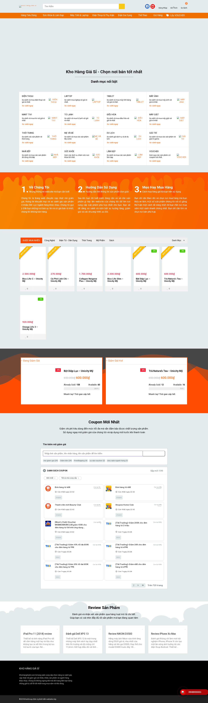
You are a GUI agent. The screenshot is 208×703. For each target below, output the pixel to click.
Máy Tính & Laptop (79, 15)
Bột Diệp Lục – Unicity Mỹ (143, 280)
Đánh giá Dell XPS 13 (77, 633)
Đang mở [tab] (138, 471)
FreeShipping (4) (80, 460)
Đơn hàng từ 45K (62, 487)
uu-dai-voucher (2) (97, 460)
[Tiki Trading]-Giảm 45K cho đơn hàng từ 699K (130, 565)
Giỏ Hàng (158, 15)
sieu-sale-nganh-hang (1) (117, 460)
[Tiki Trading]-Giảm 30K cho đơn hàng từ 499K (130, 546)
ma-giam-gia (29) (51, 460)
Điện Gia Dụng (125, 15)
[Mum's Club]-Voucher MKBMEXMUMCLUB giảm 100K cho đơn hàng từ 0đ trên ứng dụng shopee (71, 525)
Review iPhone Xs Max (163, 633)
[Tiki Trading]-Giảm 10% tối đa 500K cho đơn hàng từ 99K (72, 546)
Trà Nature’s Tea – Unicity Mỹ (173, 280)
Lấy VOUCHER (177, 15)
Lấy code (96, 498)
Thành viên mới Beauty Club (68, 505)
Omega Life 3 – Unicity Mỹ (30, 328)
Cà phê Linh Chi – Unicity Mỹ (60, 280)
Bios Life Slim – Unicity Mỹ (115, 280)
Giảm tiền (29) (66, 460)
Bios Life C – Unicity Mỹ (32, 280)
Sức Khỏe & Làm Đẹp (53, 15)
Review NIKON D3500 (120, 633)
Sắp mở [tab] (156, 471)
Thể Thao (142, 15)
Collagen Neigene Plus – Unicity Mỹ (88, 280)
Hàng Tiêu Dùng (29, 15)
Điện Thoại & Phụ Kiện (103, 15)
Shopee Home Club (124, 505)
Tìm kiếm (151, 453)
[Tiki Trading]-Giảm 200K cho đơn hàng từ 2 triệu (131, 524)
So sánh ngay (27, 106)
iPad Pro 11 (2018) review (37, 633)
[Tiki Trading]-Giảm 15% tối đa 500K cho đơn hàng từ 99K (71, 565)
